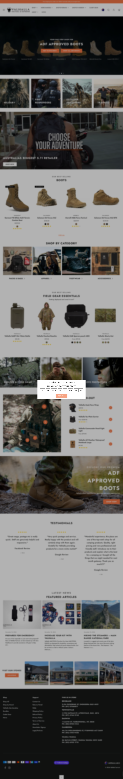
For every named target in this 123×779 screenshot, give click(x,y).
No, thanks (61, 417)
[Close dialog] (80, 360)
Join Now (61, 407)
